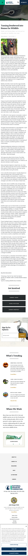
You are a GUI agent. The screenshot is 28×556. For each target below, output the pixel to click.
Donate (24, 2)
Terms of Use (14, 515)
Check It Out (13, 400)
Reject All (14, 549)
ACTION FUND (14, 474)
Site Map (14, 521)
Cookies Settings (14, 544)
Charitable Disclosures (14, 519)
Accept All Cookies (13, 553)
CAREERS (14, 479)
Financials (14, 522)
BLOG (14, 470)
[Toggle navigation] (2, 2)
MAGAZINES (14, 465)
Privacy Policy (14, 517)
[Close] (26, 526)
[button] (22, 335)
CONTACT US (14, 461)
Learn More (13, 374)
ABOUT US (14, 457)
